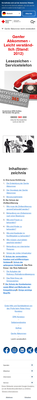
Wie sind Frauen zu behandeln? (14, 221)
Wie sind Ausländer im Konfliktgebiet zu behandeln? (18, 234)
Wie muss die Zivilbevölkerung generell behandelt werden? (18, 207)
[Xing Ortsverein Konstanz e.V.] (30, 350)
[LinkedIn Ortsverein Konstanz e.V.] (22, 350)
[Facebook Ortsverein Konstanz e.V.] (6, 350)
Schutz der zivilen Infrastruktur (18, 253)
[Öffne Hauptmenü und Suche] (32, 21)
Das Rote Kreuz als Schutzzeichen (14, 279)
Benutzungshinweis (14, 196)
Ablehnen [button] (9, 397)
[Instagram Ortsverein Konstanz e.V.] (14, 350)
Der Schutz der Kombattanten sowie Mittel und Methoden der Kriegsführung (17, 287)
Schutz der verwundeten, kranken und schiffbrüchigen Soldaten (16, 259)
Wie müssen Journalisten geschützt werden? (16, 241)
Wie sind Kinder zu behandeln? (14, 227)
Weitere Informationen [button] (10, 391)
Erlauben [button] (28, 397)
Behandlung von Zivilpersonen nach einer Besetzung (18, 214)
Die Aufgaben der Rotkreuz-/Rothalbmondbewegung (20, 272)
